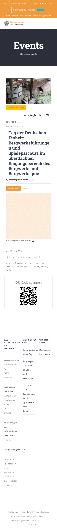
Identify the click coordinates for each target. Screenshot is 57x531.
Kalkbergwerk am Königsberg (20, 512)
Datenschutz (45, 350)
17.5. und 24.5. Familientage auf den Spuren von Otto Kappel (28, 398)
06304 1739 (9, 391)
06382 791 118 (10, 435)
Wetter (26, 188)
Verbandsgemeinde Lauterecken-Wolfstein (27, 516)
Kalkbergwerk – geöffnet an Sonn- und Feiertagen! (28, 370)
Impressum (44, 354)
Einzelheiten (13, 188)
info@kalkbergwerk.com (42, 15)
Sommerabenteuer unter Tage (28, 352)
